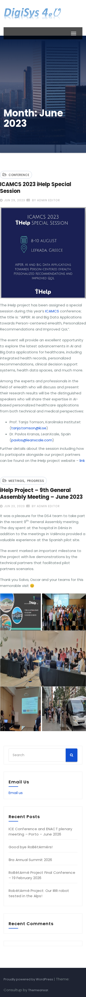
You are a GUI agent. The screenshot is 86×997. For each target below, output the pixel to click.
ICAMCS (52, 311)
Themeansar (38, 990)
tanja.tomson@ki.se (28, 428)
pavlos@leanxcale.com (31, 440)
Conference (19, 175)
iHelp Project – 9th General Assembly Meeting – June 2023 (41, 493)
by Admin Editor (45, 200)
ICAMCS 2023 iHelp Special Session (35, 188)
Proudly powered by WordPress (29, 979)
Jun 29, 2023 (14, 200)
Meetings (16, 481)
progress (35, 481)
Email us (16, 792)
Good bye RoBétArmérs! (31, 846)
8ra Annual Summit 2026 (30, 859)
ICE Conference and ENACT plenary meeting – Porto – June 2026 (40, 831)
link (82, 460)
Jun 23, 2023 (14, 506)
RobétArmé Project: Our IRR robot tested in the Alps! (39, 893)
